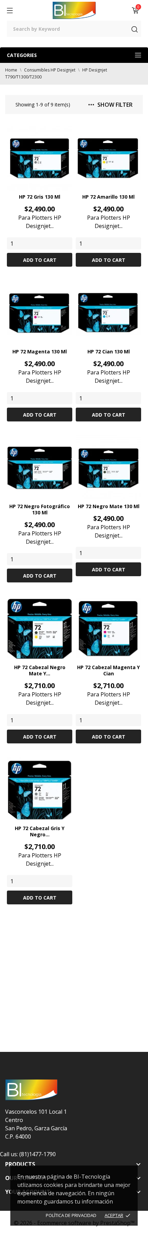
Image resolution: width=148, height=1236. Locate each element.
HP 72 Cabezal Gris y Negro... (39, 831)
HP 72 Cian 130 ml (108, 351)
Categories (22, 55)
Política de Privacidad (71, 1215)
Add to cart (39, 260)
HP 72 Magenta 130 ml (39, 351)
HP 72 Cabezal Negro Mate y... (39, 670)
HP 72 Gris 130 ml (39, 196)
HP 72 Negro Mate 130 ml (108, 506)
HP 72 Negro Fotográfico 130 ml (39, 509)
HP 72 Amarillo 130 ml (108, 196)
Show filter (115, 104)
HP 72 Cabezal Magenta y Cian (108, 670)
